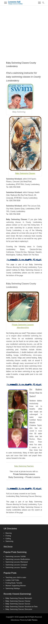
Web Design (8, 546)
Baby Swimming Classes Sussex (18, 604)
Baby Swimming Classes (25, 173)
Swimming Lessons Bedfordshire (18, 559)
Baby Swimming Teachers (24, 466)
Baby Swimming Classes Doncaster (19, 609)
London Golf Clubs (12, 580)
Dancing (9, 533)
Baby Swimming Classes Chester (18, 601)
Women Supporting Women (16, 586)
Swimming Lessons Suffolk (16, 556)
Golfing (8, 539)
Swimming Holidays (13, 588)
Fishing (8, 536)
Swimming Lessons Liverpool (16, 565)
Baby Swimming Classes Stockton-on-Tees (22, 607)
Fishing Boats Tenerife (14, 583)
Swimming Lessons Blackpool (17, 562)
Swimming (9, 541)
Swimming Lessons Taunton (16, 567)
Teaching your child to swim (16, 577)
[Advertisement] (24, 31)
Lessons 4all (14, 2)
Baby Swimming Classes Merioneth (19, 598)
